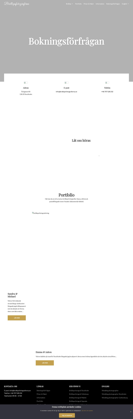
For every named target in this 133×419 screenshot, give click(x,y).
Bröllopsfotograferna (16, 4)
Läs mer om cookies (87, 410)
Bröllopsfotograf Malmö (77, 398)
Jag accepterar (67, 415)
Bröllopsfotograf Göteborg (78, 394)
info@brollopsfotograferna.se (66, 92)
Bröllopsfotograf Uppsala (78, 401)
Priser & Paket (42, 394)
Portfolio (40, 401)
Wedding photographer (110, 391)
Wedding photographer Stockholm (114, 394)
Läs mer (17, 318)
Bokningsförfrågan (43, 391)
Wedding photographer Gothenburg (115, 398)
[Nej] (131, 412)
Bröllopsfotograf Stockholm (79, 391)
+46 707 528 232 (107, 92)
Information (41, 398)
